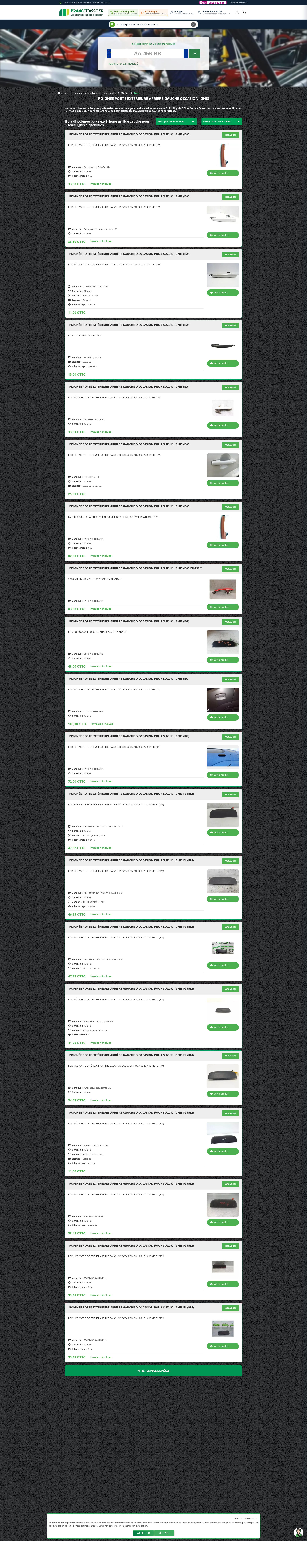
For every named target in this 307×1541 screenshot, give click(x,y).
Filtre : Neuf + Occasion (221, 122)
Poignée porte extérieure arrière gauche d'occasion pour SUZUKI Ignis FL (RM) (131, 793)
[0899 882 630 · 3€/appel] (213, 2)
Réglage (164, 1533)
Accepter (143, 1533)
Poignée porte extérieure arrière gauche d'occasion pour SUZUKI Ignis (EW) (129, 134)
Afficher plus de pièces (154, 1371)
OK (195, 53)
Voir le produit (221, 173)
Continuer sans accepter (246, 1518)
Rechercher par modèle (122, 63)
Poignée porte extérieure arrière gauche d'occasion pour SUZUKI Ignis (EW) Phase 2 (135, 568)
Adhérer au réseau (239, 2)
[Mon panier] (244, 12)
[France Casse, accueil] (81, 12)
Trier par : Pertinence (176, 122)
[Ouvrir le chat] (298, 1534)
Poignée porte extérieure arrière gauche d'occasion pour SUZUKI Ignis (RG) (129, 621)
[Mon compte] (237, 12)
